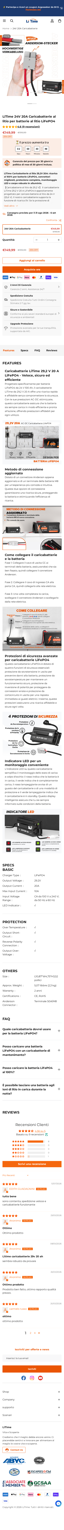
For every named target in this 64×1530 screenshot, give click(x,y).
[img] (9, 1184)
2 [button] (30, 1332)
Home (5, 28)
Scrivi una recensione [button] (32, 1164)
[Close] (61, 8)
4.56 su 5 (40, 1131)
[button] (60, 21)
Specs (24, 350)
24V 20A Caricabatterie (25, 28)
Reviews (51, 350)
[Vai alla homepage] (32, 21)
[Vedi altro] (59, 1391)
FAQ (37, 350)
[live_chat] (58, 1503)
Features (8, 350)
